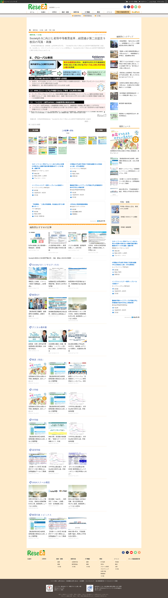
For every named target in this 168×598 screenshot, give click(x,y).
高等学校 (36, 450)
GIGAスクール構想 (41, 482)
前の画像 (35, 130)
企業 (116, 566)
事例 (98, 12)
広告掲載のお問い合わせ (72, 581)
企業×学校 (103, 571)
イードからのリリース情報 (111, 581)
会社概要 (82, 581)
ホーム (32, 12)
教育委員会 (88, 16)
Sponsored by (93, 221)
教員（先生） (38, 359)
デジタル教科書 (39, 327)
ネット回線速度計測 (134, 559)
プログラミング (105, 569)
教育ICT (35, 295)
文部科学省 (77, 16)
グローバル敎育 (105, 566)
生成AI (43, 12)
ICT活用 (103, 562)
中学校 (35, 420)
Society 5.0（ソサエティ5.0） (46, 265)
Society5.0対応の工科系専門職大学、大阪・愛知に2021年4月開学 (56, 258)
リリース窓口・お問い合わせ (58, 581)
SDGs (102, 564)
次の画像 (100, 130)
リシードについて (90, 581)
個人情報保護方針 (100, 581)
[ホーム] (30, 30)
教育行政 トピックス (42, 515)
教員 (116, 564)
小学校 (35, 390)
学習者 (117, 562)
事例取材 (103, 573)
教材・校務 (65, 12)
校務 (58, 564)
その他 (98, 16)
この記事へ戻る (67, 132)
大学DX (54, 12)
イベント (109, 12)
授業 (58, 562)
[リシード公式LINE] (135, 552)
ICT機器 (87, 12)
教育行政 (76, 12)
